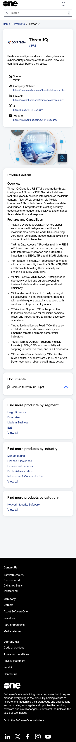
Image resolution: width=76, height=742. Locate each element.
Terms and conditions (16, 654)
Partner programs (14, 625)
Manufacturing (16, 456)
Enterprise (13, 417)
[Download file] (66, 387)
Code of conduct (14, 647)
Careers (8, 605)
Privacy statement (14, 661)
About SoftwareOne (16, 611)
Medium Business (17, 422)
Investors (9, 618)
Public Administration (19, 471)
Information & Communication (25, 476)
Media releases (13, 631)
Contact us (10, 674)
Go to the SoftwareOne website (23, 720)
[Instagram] (37, 737)
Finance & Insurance (19, 461)
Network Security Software (23, 505)
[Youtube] (47, 737)
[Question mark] (63, 4)
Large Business (16, 412)
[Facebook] (27, 737)
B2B (10, 428)
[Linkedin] (7, 737)
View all (12, 432)
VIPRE (32, 46)
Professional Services (20, 466)
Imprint (8, 667)
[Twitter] (17, 737)
